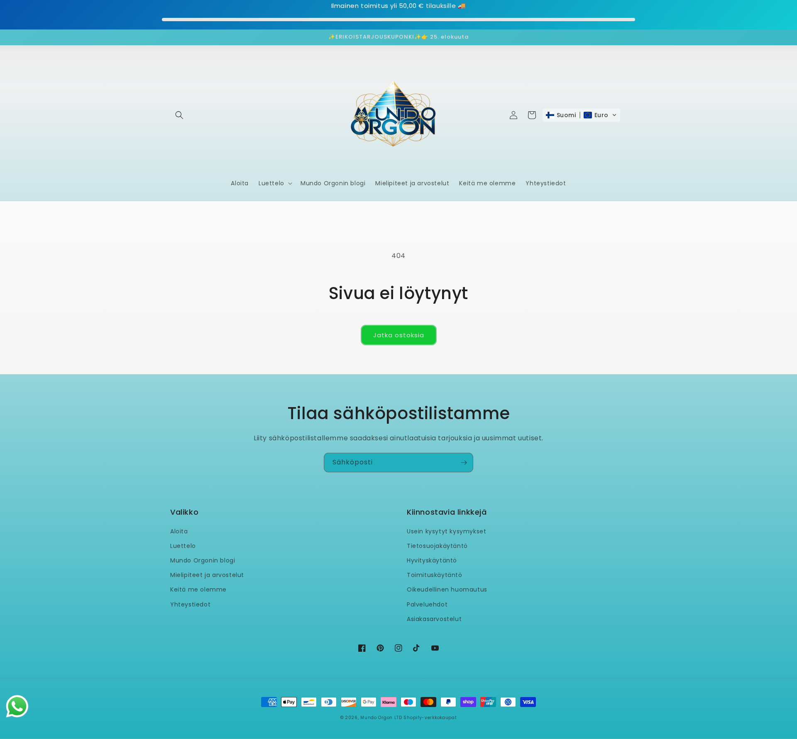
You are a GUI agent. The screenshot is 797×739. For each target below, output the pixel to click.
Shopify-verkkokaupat (430, 717)
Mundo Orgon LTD (381, 717)
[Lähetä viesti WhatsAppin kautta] (17, 706)
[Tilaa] (464, 462)
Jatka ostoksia (398, 335)
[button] (179, 115)
